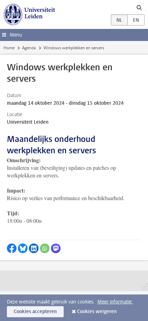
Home (8, 48)
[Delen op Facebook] (12, 248)
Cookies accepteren (35, 311)
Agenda (29, 48)
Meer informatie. (115, 302)
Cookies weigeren (97, 311)
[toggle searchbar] (139, 7)
